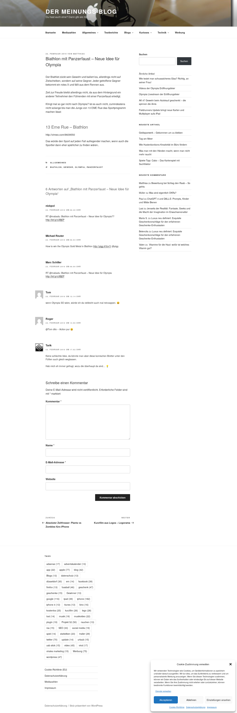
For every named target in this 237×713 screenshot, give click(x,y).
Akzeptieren (165, 700)
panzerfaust (95, 167)
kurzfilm (71, 610)
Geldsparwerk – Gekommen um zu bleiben (161, 132)
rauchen (87, 622)
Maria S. (143, 218)
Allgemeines (89, 32)
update (68, 639)
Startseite (50, 32)
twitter (51, 639)
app (50, 569)
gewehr (68, 167)
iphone (83, 598)
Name (50, 445)
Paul (141, 198)
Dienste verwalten (163, 691)
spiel (51, 633)
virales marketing (57, 651)
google (52, 598)
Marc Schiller (53, 262)
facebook (85, 581)
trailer (84, 633)
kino (84, 604)
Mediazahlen (69, 32)
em (70, 581)
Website (50, 479)
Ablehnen (191, 700)
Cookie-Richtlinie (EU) (56, 669)
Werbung (180, 32)
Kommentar (53, 401)
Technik (162, 32)
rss (50, 627)
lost (50, 616)
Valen (142, 244)
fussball (68, 587)
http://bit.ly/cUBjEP (55, 219)
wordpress (54, 657)
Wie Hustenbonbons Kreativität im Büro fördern (163, 144)
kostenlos (53, 610)
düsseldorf (54, 581)
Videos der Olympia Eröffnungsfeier (157, 88)
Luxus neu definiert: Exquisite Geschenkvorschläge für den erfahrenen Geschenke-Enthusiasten (160, 221)
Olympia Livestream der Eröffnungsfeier (159, 94)
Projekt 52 (69, 622)
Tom (48, 292)
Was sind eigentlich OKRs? (162, 192)
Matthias (79, 53)
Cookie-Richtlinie (176, 707)
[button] (230, 664)
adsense (53, 564)
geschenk (86, 587)
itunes (69, 604)
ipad (68, 598)
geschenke (54, 593)
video (69, 645)
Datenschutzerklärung (195, 707)
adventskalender (75, 564)
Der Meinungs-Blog (81, 11)
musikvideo (82, 616)
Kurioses (144, 32)
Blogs (127, 32)
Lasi (141, 208)
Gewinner (74, 593)
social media (81, 627)
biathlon (56, 167)
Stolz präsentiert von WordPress (86, 705)
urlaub (83, 639)
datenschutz (69, 575)
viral (83, 645)
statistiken (67, 633)
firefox (52, 587)
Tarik (49, 345)
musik (64, 616)
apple (64, 569)
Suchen (143, 54)
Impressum (212, 707)
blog (78, 569)
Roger (49, 319)
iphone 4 (53, 604)
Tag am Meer (146, 138)
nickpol (50, 206)
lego (86, 610)
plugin (51, 622)
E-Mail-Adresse (56, 462)
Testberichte (111, 32)
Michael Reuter (55, 236)
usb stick (53, 645)
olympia (80, 167)
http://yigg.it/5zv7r (102, 246)
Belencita (143, 231)
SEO (63, 627)
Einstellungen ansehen (218, 700)
